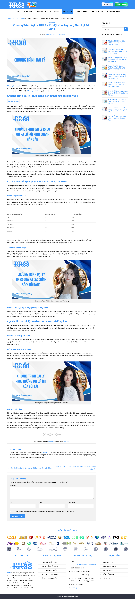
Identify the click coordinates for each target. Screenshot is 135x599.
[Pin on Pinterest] (55, 434)
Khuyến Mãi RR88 (113, 11)
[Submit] (126, 29)
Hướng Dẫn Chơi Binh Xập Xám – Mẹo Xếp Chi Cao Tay (117, 118)
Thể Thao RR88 (97, 11)
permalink (66, 441)
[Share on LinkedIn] (59, 434)
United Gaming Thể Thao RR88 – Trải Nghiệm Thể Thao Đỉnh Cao (117, 76)
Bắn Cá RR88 (41, 11)
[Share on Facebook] (44, 434)
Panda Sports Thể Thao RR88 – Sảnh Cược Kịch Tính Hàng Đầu (116, 84)
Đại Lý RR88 (67, 11)
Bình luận (13, 485)
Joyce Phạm (61, 34)
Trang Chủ (10, 18)
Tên (11, 502)
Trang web (71, 502)
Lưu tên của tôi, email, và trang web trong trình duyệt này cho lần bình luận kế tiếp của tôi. (44, 511)
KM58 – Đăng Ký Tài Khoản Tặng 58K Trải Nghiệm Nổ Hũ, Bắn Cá (117, 59)
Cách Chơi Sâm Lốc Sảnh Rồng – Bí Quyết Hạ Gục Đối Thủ (117, 109)
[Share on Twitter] (48, 434)
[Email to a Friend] (51, 434)
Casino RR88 (27, 11)
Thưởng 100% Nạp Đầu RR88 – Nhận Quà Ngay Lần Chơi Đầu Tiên (117, 43)
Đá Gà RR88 (54, 11)
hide (17, 101)
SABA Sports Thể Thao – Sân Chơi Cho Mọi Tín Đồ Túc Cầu (117, 101)
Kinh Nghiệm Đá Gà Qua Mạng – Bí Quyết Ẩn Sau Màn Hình (30, 468)
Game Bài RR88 (81, 11)
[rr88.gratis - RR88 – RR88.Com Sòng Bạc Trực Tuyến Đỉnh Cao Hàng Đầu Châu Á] (22, 4)
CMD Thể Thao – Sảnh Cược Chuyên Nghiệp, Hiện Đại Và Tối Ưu (118, 93)
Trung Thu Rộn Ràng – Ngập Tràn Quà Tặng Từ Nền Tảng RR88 (116, 68)
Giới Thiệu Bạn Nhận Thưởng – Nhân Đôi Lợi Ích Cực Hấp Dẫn (117, 51)
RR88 (17, 11)
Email (41, 502)
